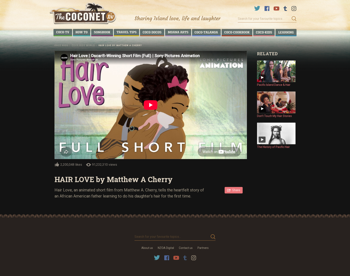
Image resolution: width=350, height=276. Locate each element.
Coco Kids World (83, 45)
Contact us (186, 247)
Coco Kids (61, 45)
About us (147, 247)
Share (236, 190)
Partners (203, 247)
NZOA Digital (166, 247)
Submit (293, 18)
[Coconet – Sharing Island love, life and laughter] (83, 14)
